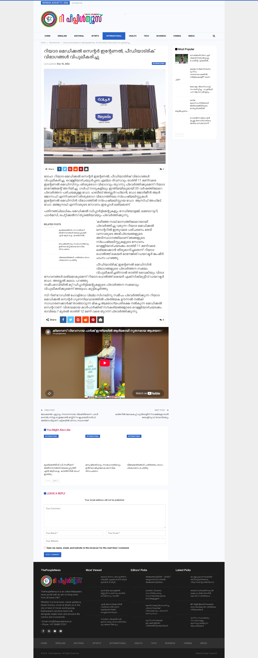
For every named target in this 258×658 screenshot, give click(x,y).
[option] (194, 90)
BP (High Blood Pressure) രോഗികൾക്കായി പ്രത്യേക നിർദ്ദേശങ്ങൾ (203, 607)
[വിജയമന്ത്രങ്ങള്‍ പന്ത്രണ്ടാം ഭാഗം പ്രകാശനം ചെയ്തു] (50, 261)
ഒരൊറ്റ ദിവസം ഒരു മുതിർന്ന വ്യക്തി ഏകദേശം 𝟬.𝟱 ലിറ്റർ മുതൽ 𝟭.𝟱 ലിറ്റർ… (114, 579)
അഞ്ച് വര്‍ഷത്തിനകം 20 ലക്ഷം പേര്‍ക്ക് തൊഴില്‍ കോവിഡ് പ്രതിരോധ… (202, 593)
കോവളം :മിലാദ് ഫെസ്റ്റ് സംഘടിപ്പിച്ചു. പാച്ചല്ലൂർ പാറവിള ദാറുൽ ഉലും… (201, 89)
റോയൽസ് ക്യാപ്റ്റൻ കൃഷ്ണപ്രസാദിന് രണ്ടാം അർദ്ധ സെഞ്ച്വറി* (200, 120)
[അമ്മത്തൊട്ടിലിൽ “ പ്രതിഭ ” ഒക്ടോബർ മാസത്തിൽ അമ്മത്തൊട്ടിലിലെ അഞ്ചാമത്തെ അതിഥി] (137, 580)
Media (191, 36)
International (114, 36)
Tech (146, 36)
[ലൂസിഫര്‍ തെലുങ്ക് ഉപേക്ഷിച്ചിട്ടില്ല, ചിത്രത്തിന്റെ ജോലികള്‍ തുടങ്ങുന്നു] (137, 624)
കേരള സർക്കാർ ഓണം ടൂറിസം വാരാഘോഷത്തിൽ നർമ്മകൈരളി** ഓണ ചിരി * (193, 74)
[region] (159, 19)
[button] (159, 19)
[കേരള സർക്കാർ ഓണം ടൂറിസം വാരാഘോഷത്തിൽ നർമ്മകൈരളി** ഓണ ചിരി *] (181, 72)
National (79, 36)
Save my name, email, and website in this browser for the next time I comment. (88, 548)
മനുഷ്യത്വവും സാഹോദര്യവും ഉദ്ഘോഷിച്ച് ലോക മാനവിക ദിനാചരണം (74, 246)
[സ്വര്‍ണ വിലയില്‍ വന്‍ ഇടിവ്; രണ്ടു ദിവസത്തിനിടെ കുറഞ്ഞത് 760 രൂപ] (92, 622)
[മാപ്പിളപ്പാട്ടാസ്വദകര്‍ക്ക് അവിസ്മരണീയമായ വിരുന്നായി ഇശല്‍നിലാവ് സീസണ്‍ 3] (182, 580)
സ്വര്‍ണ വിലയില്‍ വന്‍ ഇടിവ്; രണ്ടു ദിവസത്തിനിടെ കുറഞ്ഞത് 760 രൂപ (113, 622)
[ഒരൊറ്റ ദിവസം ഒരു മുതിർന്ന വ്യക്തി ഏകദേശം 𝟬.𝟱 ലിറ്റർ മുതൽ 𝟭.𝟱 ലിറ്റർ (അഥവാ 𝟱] (92, 580)
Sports (95, 36)
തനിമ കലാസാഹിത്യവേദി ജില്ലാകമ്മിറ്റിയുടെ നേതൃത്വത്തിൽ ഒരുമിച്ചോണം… (192, 105)
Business (161, 36)
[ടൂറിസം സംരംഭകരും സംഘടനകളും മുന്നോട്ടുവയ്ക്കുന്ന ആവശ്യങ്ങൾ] (182, 621)
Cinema (177, 36)
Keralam (62, 36)
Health (132, 36)
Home (47, 36)
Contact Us (77, 3)
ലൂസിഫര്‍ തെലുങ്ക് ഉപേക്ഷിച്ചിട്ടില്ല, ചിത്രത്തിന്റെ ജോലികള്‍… (157, 623)
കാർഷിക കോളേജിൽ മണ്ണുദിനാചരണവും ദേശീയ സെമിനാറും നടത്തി (113, 593)
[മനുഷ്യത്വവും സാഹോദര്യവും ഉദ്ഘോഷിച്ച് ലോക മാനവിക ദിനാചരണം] (50, 247)
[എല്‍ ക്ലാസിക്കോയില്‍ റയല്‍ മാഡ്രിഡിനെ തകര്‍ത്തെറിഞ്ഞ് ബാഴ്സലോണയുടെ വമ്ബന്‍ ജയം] (92, 608)
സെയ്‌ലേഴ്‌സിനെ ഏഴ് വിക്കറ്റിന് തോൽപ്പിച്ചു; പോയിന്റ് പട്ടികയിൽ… (200, 58)
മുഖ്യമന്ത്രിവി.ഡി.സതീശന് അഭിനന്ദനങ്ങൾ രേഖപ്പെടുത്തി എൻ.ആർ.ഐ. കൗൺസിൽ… (72, 233)
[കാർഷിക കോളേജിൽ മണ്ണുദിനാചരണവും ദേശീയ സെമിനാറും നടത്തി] (92, 594)
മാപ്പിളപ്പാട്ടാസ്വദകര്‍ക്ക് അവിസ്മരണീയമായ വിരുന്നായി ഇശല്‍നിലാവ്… (203, 579)
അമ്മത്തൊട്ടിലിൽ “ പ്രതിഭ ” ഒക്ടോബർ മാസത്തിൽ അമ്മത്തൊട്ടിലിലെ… (158, 579)
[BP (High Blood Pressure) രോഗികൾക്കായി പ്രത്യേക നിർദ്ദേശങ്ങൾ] (182, 608)
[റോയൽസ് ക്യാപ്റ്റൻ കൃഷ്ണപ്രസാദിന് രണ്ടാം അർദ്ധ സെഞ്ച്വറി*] (181, 121)
